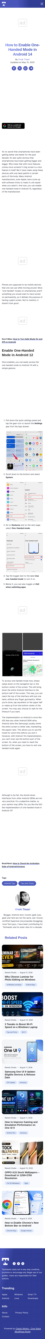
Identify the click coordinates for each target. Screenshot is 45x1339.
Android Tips (9, 883)
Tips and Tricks (27, 883)
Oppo (26, 1183)
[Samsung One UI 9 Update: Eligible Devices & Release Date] (22, 1052)
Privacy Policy (21, 1313)
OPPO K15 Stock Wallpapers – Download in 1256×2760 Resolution (22, 1175)
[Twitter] (22, 1263)
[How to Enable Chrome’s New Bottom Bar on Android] (22, 1203)
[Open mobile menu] (42, 4)
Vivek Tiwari (24, 59)
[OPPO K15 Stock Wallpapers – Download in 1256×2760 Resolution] (22, 1152)
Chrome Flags (11, 1231)
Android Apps (30, 985)
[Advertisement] (22, 98)
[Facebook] (14, 68)
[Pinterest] (18, 1263)
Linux (16, 1298)
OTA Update (11, 1082)
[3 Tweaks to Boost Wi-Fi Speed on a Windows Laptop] (22, 1004)
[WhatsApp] (25, 68)
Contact (5, 1316)
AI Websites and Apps (14, 985)
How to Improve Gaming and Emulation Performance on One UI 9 (21, 1125)
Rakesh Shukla (10, 972)
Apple (4, 1294)
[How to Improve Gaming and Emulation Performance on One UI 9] (22, 1102)
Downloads (33, 1298)
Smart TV (32, 1294)
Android (5, 1298)
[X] (20, 68)
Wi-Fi (24, 1032)
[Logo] (4, 4)
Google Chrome (26, 1231)
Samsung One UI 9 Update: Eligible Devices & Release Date (20, 1074)
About (4, 1313)
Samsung (23, 1082)
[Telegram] (31, 68)
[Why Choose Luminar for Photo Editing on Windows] (22, 957)
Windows (18, 1294)
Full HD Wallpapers (13, 1183)
